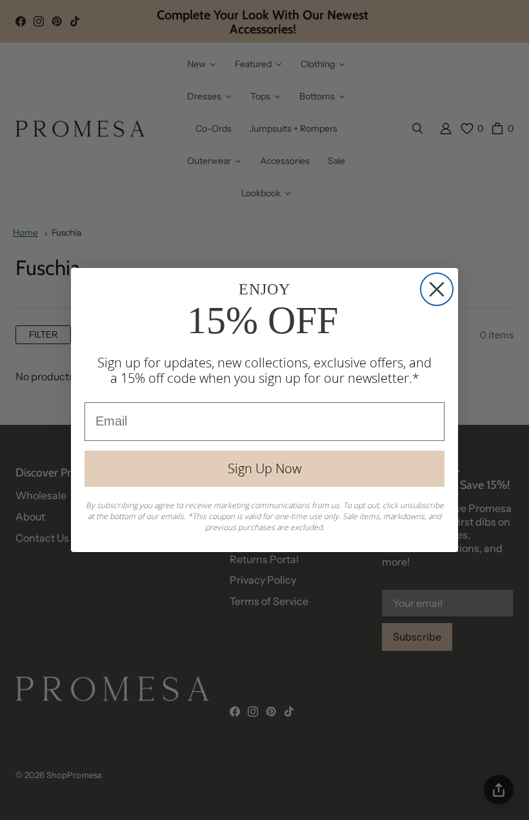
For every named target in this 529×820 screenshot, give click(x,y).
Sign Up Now (264, 468)
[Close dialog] (437, 289)
